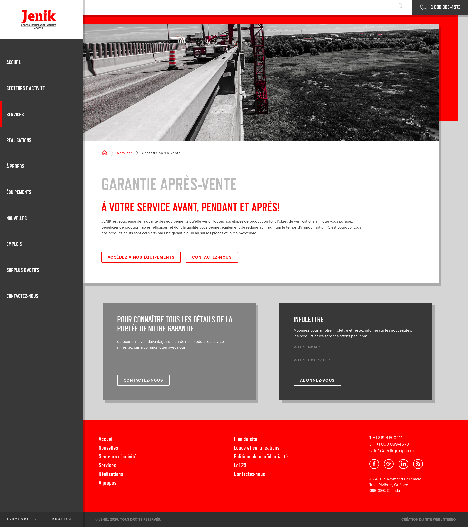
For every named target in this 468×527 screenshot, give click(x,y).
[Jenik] (41, 19)
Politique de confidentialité (261, 456)
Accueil (106, 438)
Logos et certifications (257, 447)
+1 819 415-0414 (388, 437)
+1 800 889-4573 (392, 444)
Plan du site (245, 438)
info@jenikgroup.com (394, 450)
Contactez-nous (212, 257)
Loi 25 (240, 465)
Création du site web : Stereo (428, 519)
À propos (108, 482)
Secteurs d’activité (117, 456)
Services (125, 153)
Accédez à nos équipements (141, 257)
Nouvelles (108, 447)
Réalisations (111, 473)
